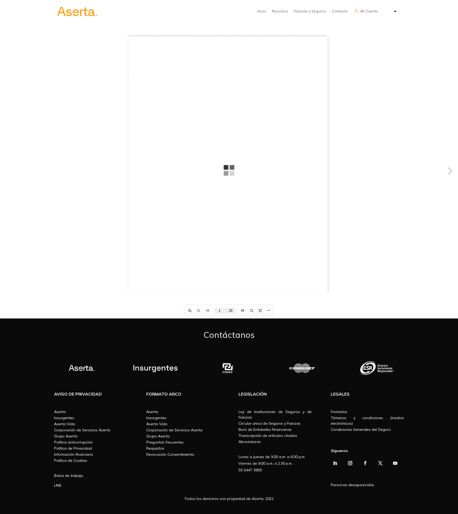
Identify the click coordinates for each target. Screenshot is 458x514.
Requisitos (155, 448)
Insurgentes (64, 417)
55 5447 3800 (250, 470)
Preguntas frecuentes (165, 442)
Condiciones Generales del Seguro (361, 429)
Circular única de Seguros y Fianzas (270, 423)
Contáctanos (229, 334)
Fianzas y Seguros (310, 11)
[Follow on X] (380, 463)
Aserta (60, 411)
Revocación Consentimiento (170, 454)
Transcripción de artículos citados (268, 435)
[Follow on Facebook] (365, 463)
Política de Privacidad (73, 448)
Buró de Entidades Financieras (265, 429)
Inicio (261, 11)
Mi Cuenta (369, 11)
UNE (57, 485)
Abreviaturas (250, 441)
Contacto (340, 11)
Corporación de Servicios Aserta (82, 430)
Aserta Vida (64, 424)
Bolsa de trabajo (68, 475)
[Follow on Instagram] (350, 463)
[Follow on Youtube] (395, 463)
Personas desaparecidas (352, 484)
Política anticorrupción (73, 442)
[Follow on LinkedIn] (335, 463)
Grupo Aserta (65, 436)
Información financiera (73, 454)
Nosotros (280, 11)
